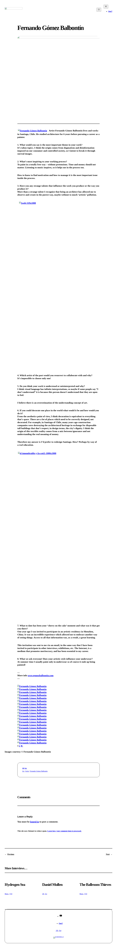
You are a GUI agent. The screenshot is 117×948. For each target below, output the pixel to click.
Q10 (10, 894)
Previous (10, 854)
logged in (34, 821)
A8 (23, 768)
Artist (27, 771)
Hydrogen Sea (15, 884)
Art (25, 768)
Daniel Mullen (52, 884)
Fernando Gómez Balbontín (39, 771)
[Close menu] (106, 6)
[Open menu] (99, 10)
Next (108, 854)
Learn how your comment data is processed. (64, 831)
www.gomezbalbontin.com (40, 675)
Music (7, 894)
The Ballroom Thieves (95, 884)
